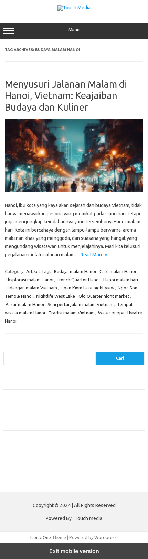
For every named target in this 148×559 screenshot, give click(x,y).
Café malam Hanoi (117, 271)
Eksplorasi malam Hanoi (29, 279)
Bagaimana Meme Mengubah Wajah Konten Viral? (52, 424)
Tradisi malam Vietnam (72, 312)
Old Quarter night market (103, 296)
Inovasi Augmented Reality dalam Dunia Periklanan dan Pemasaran (69, 395)
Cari (7, 347)
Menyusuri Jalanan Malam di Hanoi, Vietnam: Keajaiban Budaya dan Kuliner (66, 95)
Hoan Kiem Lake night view (87, 287)
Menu (74, 29)
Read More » (94, 254)
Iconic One (40, 537)
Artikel (33, 271)
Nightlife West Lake (55, 296)
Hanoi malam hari (120, 279)
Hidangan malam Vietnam (31, 287)
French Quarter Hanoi (78, 279)
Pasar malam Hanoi (25, 304)
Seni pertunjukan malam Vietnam (80, 304)
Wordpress (105, 537)
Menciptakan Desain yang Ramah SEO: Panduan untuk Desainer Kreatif (73, 384)
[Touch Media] (74, 7)
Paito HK (12, 481)
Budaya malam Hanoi (75, 271)
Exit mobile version (74, 551)
